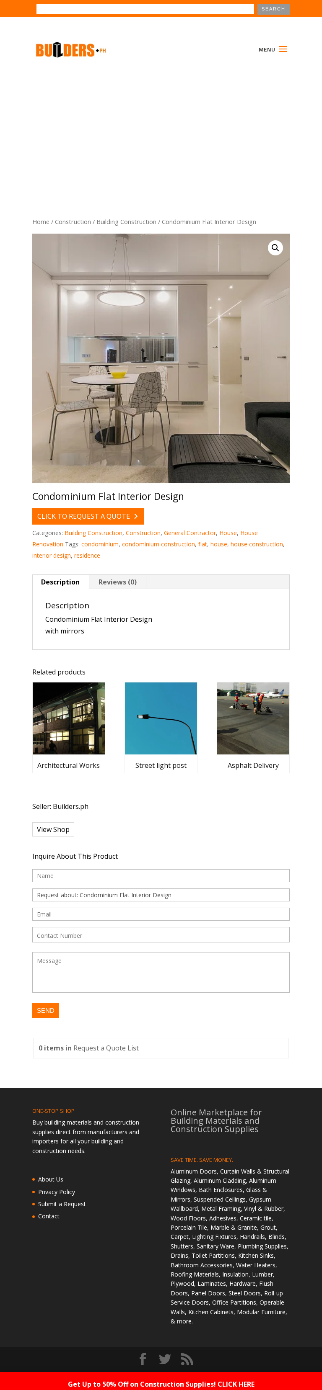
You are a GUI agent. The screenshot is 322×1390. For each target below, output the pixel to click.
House (228, 533)
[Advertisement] (161, 129)
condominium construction (158, 544)
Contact (49, 1216)
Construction (73, 221)
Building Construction (126, 221)
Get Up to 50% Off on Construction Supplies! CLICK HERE (161, 1384)
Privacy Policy (56, 1192)
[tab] (60, 582)
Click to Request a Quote (83, 516)
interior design (51, 555)
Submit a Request (62, 1204)
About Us (50, 1179)
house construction (257, 544)
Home (40, 221)
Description (60, 582)
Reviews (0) (118, 582)
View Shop (53, 829)
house (218, 544)
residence (87, 555)
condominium (100, 544)
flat (202, 544)
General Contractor (190, 533)
